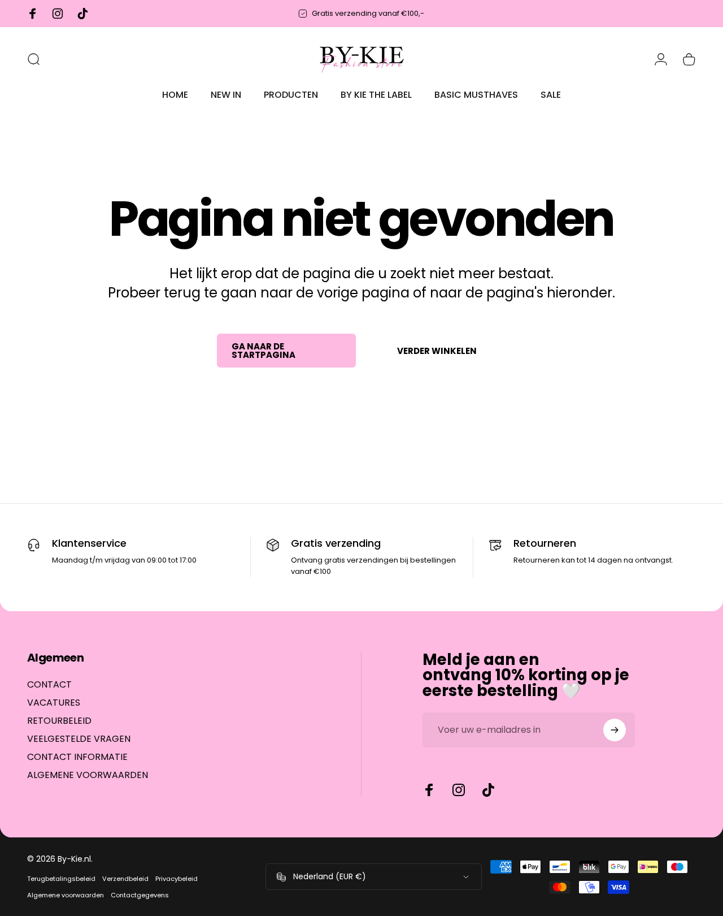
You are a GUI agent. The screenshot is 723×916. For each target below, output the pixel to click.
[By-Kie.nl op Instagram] (458, 790)
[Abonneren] (614, 730)
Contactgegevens (140, 895)
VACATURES (53, 702)
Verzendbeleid (125, 878)
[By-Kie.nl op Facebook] (429, 790)
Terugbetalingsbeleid (61, 878)
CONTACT (49, 684)
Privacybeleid (176, 878)
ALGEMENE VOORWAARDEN (87, 775)
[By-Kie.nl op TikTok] (488, 790)
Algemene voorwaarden (65, 895)
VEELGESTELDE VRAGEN (78, 739)
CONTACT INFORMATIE (77, 757)
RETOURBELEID (59, 721)
